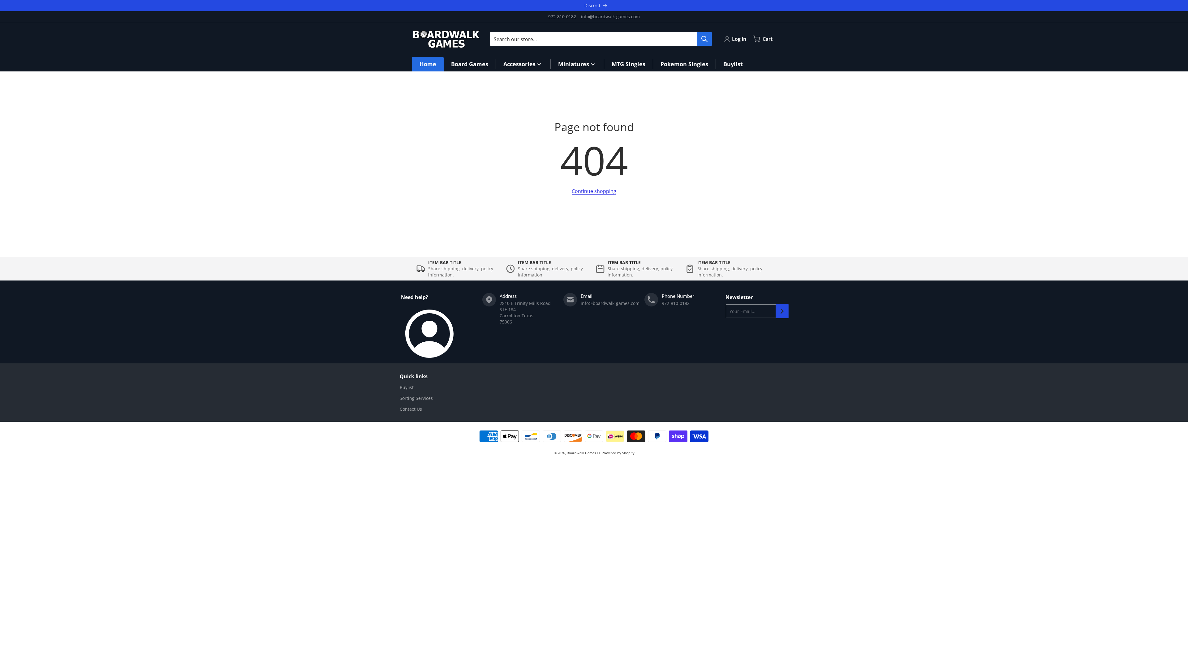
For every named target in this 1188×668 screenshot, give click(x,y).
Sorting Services (416, 398)
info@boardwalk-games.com (610, 16)
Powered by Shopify (618, 453)
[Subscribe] (782, 311)
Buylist (407, 387)
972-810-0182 (562, 16)
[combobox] (601, 39)
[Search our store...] (704, 39)
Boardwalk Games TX (583, 453)
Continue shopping (594, 191)
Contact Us (411, 409)
